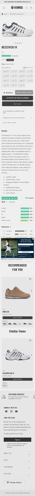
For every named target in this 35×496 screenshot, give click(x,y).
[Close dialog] (33, 239)
